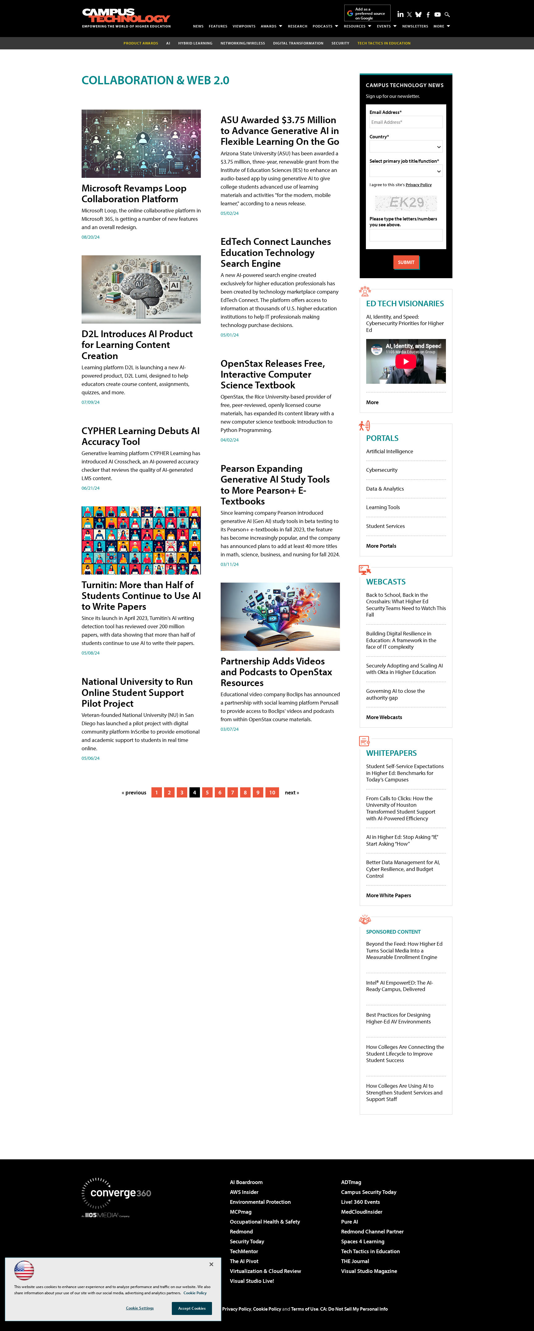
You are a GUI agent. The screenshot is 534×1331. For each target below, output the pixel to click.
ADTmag (351, 1182)
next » (292, 792)
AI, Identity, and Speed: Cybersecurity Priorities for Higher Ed (405, 323)
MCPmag (241, 1211)
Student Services (385, 525)
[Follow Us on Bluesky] (418, 14)
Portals (382, 437)
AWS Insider (244, 1191)
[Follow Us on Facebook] (428, 15)
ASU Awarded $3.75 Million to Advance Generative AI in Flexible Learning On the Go (280, 130)
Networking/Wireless (243, 43)
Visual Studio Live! (252, 1280)
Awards (269, 26)
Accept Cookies (192, 1308)
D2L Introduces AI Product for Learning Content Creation (137, 344)
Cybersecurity (381, 469)
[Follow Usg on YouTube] (437, 14)
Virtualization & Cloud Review (265, 1270)
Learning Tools (383, 507)
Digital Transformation (298, 43)
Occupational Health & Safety (265, 1221)
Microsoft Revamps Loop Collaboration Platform (134, 193)
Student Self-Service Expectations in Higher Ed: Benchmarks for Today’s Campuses (405, 773)
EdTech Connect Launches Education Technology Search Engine (276, 252)
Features (218, 26)
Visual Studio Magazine (369, 1270)
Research (297, 26)
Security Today (247, 1241)
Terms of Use (304, 1309)
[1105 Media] (119, 1249)
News (198, 26)
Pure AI (349, 1221)
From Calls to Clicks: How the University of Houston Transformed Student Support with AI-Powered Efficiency (400, 808)
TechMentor (244, 1251)
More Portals (381, 545)
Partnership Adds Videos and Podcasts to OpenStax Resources (276, 672)
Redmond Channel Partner (372, 1231)
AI (168, 43)
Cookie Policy (267, 1309)
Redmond (241, 1231)
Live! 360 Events (360, 1201)
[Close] (211, 1264)
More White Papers (388, 895)
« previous (134, 792)
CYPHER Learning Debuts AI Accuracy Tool (141, 435)
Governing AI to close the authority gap (395, 694)
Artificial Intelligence (389, 451)
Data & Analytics (385, 488)
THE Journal (355, 1261)
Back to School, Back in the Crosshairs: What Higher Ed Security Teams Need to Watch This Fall (406, 604)
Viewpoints (244, 26)
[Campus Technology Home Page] (126, 17)
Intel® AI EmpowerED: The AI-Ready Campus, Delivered (399, 986)
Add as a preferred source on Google (370, 13)
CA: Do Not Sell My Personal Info (354, 1309)
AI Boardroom (246, 1182)
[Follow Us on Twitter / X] (409, 14)
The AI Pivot (244, 1261)
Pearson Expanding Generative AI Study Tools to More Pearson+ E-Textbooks (275, 484)
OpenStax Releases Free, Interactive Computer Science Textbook (273, 374)
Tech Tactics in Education (370, 1251)
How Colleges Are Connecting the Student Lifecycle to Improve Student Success (405, 1054)
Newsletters (415, 26)
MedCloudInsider (361, 1211)
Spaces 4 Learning (362, 1241)
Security (341, 43)
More (439, 26)
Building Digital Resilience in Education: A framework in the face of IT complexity (401, 640)
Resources (355, 26)
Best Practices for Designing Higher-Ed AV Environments (398, 1018)
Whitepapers (391, 752)
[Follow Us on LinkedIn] (400, 14)
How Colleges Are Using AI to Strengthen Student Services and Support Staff (404, 1092)
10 (272, 792)
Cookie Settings (140, 1307)
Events (384, 26)
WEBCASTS (386, 581)
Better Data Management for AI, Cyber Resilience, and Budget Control (403, 869)
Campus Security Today (368, 1191)
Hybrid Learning (195, 43)
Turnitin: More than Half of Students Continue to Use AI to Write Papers (141, 595)
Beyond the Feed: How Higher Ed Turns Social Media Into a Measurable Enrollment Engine (404, 950)
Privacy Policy (419, 184)
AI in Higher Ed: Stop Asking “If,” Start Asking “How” (402, 840)
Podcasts (323, 26)
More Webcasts (384, 717)
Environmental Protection (260, 1201)
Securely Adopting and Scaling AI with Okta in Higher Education (404, 669)
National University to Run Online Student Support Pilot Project (137, 692)
